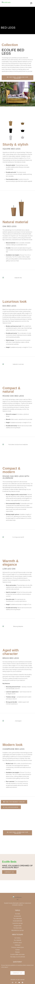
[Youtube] (19, 982)
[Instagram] (12, 982)
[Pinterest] (22, 982)
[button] (31, 3)
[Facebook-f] (15, 982)
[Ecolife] (6, 3)
